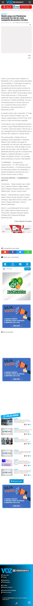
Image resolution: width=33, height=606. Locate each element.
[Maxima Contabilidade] (16, 229)
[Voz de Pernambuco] (15, 2)
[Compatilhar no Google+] (5, 252)
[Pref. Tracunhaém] (16, 286)
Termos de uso (6, 592)
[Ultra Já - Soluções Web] (16, 603)
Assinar (27, 269)
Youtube (20, 265)
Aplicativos (5, 580)
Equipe (4, 577)
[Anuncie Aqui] (16, 316)
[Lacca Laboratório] (16, 7)
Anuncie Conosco (7, 587)
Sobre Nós (5, 575)
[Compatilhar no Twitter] (20, 252)
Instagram (12, 265)
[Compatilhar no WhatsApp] (28, 252)
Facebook (5, 265)
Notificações (6, 582)
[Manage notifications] (29, 602)
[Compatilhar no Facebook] (13, 252)
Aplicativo (27, 265)
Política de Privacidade (9, 590)
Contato (4, 585)
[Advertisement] (14, 66)
